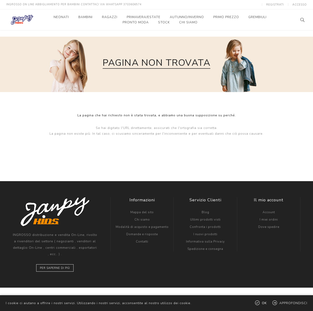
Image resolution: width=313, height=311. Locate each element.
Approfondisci (293, 303)
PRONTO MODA (136, 22)
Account (269, 212)
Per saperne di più (55, 268)
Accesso (299, 4)
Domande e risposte (142, 234)
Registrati (275, 4)
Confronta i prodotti (205, 227)
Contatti (142, 242)
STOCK (164, 22)
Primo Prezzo (226, 17)
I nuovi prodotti (205, 234)
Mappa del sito (142, 212)
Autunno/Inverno (187, 17)
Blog (205, 212)
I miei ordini (269, 220)
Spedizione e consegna (205, 249)
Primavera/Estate (143, 17)
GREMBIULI (257, 17)
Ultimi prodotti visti (205, 220)
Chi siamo (188, 22)
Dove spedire (268, 227)
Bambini (85, 17)
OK (264, 303)
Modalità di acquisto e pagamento (142, 227)
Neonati (61, 17)
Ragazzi (109, 17)
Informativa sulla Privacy (205, 242)
